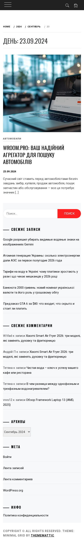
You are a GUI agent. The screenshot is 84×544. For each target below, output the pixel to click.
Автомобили (12, 138)
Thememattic (42, 535)
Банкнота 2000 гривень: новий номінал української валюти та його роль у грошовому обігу (38, 290)
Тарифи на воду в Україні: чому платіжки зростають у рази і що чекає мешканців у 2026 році (40, 274)
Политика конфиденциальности (25, 515)
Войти (7, 457)
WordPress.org (13, 490)
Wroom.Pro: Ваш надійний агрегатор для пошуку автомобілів (33, 155)
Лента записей (13, 468)
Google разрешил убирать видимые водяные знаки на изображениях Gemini (41, 242)
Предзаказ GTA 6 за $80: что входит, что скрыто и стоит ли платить (38, 306)
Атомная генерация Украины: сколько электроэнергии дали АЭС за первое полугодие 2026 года (41, 258)
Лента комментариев (18, 479)
